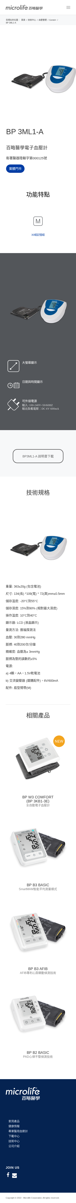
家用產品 (14, 1121)
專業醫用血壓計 (18, 1131)
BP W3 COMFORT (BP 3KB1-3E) (37, 799)
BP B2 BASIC (38, 1053)
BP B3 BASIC (38, 885)
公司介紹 (14, 1146)
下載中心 (14, 1136)
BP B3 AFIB (38, 969)
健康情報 (14, 1126)
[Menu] (68, 7)
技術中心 (14, 1141)
